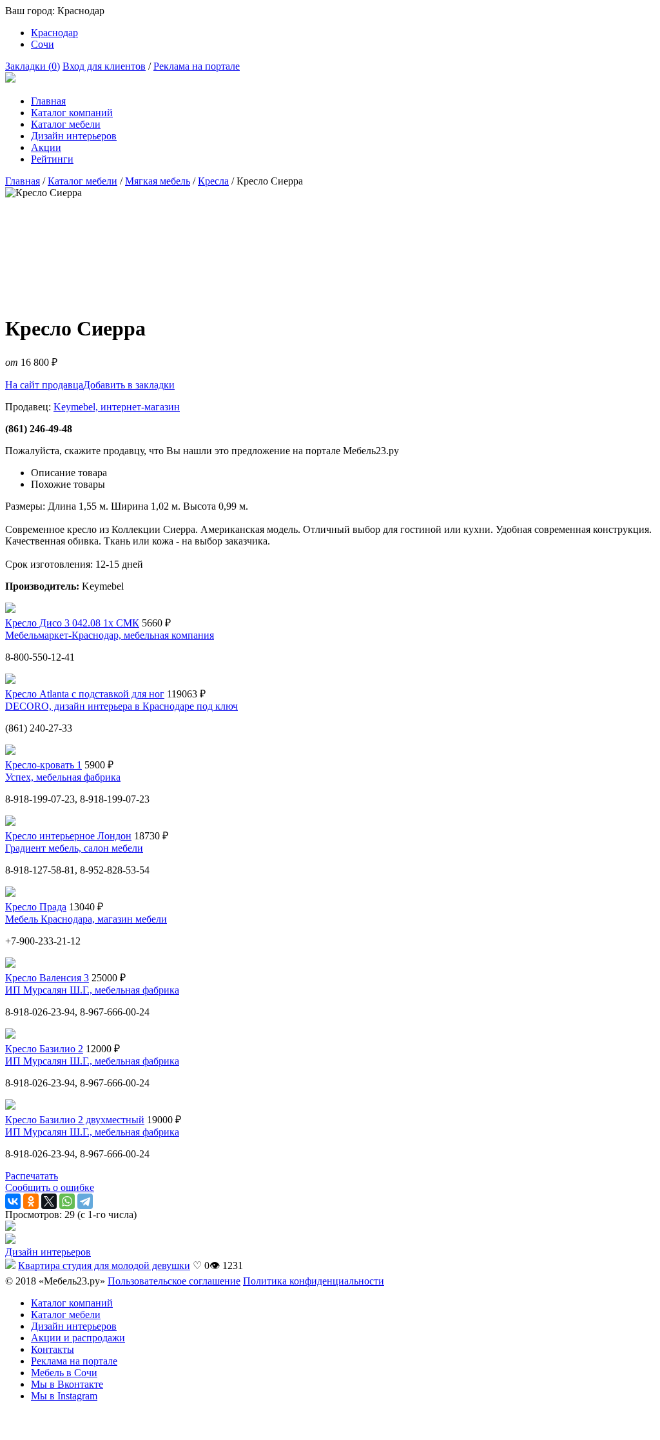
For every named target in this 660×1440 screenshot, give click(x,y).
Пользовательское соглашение (174, 1280)
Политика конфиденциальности (313, 1280)
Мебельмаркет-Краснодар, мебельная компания (109, 635)
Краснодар (54, 32)
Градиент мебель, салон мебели (74, 848)
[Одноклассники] (31, 1201)
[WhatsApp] (67, 1201)
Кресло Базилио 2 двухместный (74, 1119)
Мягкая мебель (157, 180)
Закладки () (32, 66)
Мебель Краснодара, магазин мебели (86, 919)
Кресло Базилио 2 (44, 1048)
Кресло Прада (35, 906)
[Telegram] (85, 1201)
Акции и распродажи (78, 1337)
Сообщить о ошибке (49, 1187)
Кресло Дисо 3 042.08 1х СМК (72, 622)
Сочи (42, 44)
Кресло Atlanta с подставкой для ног (84, 693)
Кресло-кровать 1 (43, 764)
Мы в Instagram (64, 1395)
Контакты (52, 1349)
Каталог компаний (72, 112)
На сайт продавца (44, 384)
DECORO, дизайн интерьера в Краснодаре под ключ (121, 706)
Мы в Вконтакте (67, 1384)
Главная (48, 100)
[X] (49, 1201)
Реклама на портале (196, 66)
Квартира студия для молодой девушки (104, 1265)
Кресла (213, 180)
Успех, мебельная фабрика (63, 777)
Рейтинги (52, 159)
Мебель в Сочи (64, 1372)
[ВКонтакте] (13, 1201)
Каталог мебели (66, 124)
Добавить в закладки (129, 384)
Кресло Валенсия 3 (47, 977)
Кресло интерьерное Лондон (68, 835)
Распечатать (31, 1175)
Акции (46, 147)
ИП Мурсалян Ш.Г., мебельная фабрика (92, 990)
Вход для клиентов (104, 66)
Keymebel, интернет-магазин (116, 406)
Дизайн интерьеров (74, 135)
